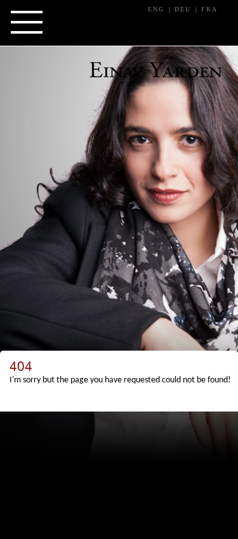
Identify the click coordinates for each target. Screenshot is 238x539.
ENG (156, 9)
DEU (183, 9)
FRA (209, 9)
